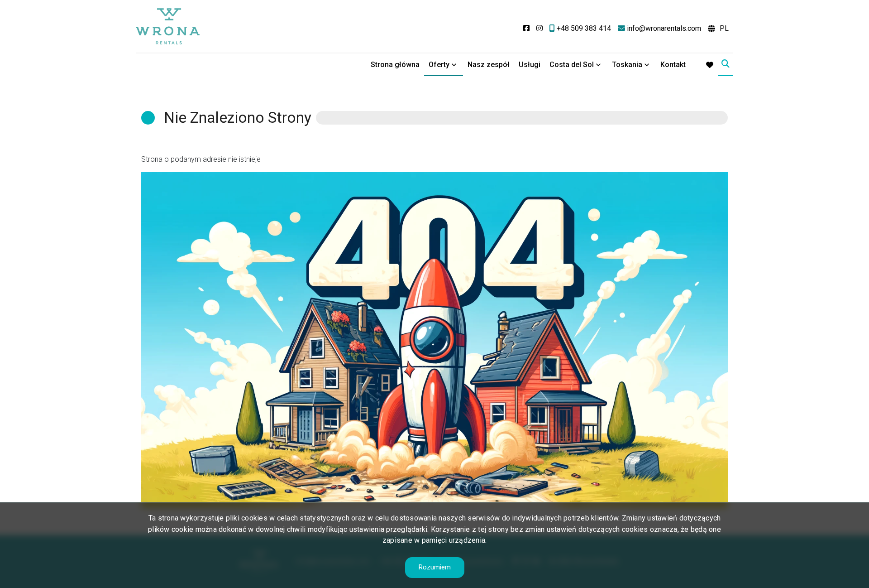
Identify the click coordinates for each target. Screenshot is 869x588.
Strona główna (395, 64)
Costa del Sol (571, 64)
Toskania (627, 64)
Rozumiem (435, 567)
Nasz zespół (489, 64)
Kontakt (673, 64)
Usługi (529, 64)
